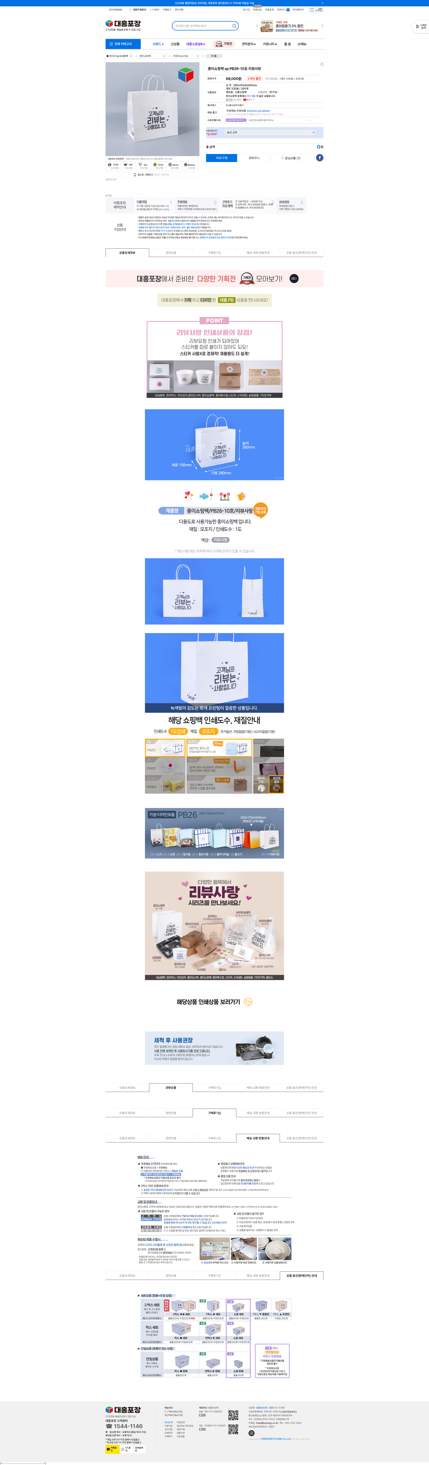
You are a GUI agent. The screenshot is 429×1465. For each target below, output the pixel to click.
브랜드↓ (158, 44)
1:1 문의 (128, 1449)
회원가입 (257, 9)
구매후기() (214, 252)
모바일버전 (139, 1449)
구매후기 (167, 9)
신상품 (175, 44)
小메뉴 (302, 44)
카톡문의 (114, 1449)
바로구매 (221, 158)
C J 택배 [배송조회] (174, 1411)
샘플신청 (181, 1433)
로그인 (246, 9)
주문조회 (269, 9)
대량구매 (181, 1429)
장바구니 (254, 158)
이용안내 (181, 1422)
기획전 (227, 44)
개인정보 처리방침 (185, 1425)
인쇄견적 (169, 1433)
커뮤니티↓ (270, 44)
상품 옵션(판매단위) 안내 (301, 252)
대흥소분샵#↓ (196, 44)
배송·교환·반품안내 (258, 252)
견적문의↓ (249, 44)
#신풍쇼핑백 (231, 105)
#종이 (241, 105)
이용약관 (169, 1425)
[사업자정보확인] (289, 1411)
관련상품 (171, 252)
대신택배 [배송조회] (174, 1415)
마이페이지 (298, 9)
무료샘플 (181, 1436)
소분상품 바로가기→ (236, 120)
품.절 (287, 44)
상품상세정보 (127, 252)
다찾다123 (420, 27)
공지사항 (179, 9)
